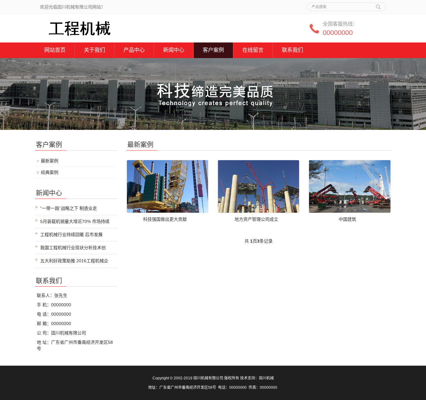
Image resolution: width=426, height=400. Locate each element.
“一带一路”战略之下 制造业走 (68, 208)
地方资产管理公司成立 (256, 219)
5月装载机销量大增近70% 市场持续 (74, 221)
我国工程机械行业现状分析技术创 (73, 247)
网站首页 (54, 50)
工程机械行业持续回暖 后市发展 (71, 234)
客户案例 (213, 50)
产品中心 (134, 50)
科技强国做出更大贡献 (165, 219)
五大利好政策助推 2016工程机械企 (74, 260)
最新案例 (49, 160)
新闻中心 (173, 50)
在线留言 (253, 50)
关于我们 (94, 50)
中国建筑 (347, 219)
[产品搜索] (378, 5)
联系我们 (292, 50)
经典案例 (49, 172)
